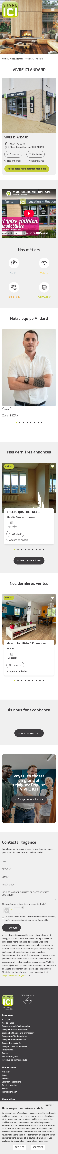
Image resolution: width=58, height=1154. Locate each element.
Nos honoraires (36, 160)
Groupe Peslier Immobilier (14, 1039)
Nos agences (8, 1023)
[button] (29, 137)
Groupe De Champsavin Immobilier (18, 1033)
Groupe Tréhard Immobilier (14, 1046)
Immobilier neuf (9, 1092)
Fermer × (49, 1105)
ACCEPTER (38, 1147)
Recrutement (8, 1049)
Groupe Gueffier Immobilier (14, 1036)
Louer (4, 1075)
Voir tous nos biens (30, 560)
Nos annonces (14, 160)
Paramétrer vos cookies (37, 1141)
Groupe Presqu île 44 (12, 1043)
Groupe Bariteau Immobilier (15, 1029)
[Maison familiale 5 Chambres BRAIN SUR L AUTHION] (29, 619)
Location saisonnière (11, 1082)
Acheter (6, 1072)
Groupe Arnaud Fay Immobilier (16, 1026)
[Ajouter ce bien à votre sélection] (53, 466)
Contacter (15, 154)
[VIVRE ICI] (10, 9)
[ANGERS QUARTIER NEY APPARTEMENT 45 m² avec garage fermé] (29, 488)
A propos (6, 1019)
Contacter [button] (37, 154)
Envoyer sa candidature (30, 799)
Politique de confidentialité (14, 1060)
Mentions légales (10, 1056)
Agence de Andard (18, 540)
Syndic (5, 1088)
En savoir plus (17, 1141)
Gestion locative (9, 1085)
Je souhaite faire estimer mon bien (27, 168)
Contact (6, 1053)
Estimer (5, 1078)
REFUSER (19, 1147)
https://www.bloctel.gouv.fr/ (15, 975)
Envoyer (12, 927)
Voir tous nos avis (30, 733)
